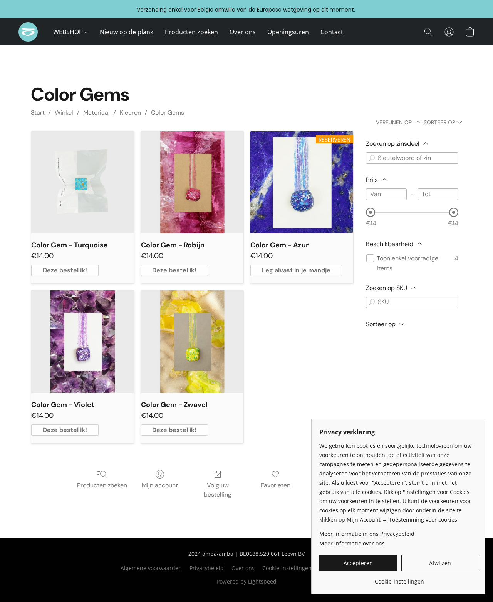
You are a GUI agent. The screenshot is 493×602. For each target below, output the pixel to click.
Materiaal (96, 112)
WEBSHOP (68, 32)
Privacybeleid (206, 568)
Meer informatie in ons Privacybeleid (366, 533)
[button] (28, 32)
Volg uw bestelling (217, 490)
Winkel (64, 112)
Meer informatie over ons (352, 543)
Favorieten (275, 485)
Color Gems (167, 112)
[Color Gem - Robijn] (192, 182)
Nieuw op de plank (126, 32)
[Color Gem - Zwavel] (192, 341)
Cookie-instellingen (287, 568)
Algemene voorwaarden (151, 568)
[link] (399, 578)
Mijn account (160, 485)
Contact (331, 32)
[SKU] (371, 302)
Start (38, 112)
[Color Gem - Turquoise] (82, 182)
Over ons (243, 32)
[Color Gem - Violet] (82, 341)
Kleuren (130, 112)
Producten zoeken (191, 32)
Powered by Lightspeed (246, 581)
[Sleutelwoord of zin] (371, 158)
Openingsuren (288, 32)
